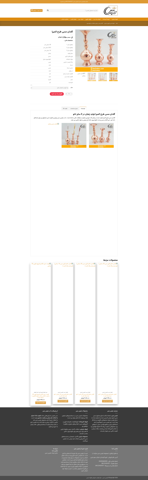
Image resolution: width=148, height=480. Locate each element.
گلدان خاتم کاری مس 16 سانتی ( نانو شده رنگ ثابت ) (63, 395)
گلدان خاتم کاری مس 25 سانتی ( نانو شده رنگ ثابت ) (107, 395)
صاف (31, 85)
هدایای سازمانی (64, 19)
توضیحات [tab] (83, 108)
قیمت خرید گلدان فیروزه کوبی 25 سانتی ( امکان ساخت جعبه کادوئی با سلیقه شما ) (40, 396)
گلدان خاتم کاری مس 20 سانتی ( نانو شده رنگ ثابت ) (85, 395)
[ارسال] (47, 10)
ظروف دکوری (88, 19)
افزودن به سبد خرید (56, 94)
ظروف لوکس (73, 19)
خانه (117, 23)
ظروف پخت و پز (97, 19)
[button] (36, 10)
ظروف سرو (81, 19)
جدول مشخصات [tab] (74, 108)
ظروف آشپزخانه (106, 19)
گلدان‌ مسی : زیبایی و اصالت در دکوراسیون (95, 23)
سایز (72, 87)
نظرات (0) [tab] (65, 108)
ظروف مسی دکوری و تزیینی (109, 23)
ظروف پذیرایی (115, 19)
